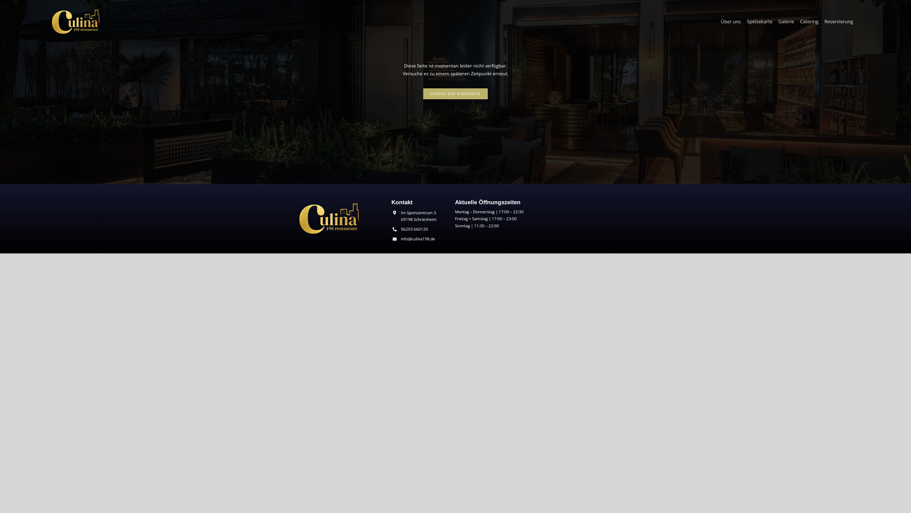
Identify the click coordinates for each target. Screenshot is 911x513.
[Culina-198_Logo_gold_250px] (329, 205)
